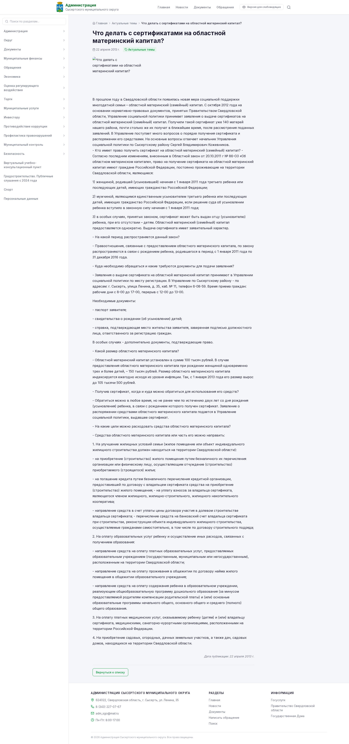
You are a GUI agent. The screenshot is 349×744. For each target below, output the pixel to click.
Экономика (12, 76)
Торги (8, 99)
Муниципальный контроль (23, 144)
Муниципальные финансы (23, 58)
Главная (164, 7)
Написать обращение (224, 717)
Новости (182, 7)
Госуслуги (278, 700)
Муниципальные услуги (21, 108)
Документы (202, 7)
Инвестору (12, 117)
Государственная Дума (287, 716)
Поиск (213, 723)
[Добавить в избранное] (64, 165)
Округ (8, 40)
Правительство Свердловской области (293, 708)
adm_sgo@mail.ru (107, 713)
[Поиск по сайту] (288, 7)
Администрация (16, 31)
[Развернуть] (64, 31)
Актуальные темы (124, 23)
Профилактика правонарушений (28, 135)
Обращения (225, 7)
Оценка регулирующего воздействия (21, 88)
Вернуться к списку (110, 672)
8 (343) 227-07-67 (108, 706)
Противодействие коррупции (25, 126)
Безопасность (14, 153)
